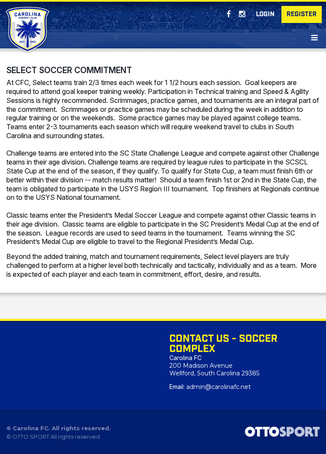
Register (302, 14)
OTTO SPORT (30, 436)
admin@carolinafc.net (218, 387)
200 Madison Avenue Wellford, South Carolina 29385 (214, 369)
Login (265, 14)
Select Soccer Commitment (69, 70)
